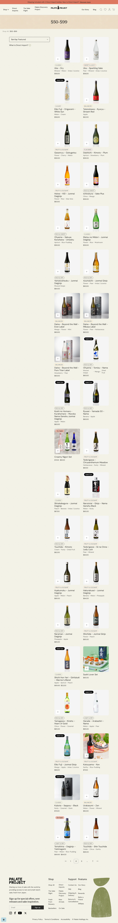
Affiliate (81, 904)
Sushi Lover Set (90, 674)
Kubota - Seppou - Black (66, 805)
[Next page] (97, 861)
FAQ (69, 889)
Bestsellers (52, 908)
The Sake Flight (51, 892)
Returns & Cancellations (73, 900)
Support (72, 879)
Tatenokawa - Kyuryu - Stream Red (94, 110)
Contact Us (72, 885)
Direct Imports (61, 886)
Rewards (81, 893)
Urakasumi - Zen (91, 805)
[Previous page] (66, 861)
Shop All (6, 31)
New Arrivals (61, 900)
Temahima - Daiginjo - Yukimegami (65, 847)
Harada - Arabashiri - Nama (93, 722)
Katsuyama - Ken (91, 764)
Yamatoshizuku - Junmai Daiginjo (66, 282)
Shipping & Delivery (72, 894)
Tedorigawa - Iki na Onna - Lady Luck (96, 548)
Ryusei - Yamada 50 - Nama (93, 412)
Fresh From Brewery (51, 901)
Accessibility (65, 919)
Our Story (81, 885)
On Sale (62, 908)
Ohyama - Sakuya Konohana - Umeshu (64, 238)
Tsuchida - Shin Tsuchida (95, 846)
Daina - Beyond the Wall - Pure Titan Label (66, 369)
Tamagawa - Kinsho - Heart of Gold (64, 722)
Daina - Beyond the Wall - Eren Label (66, 325)
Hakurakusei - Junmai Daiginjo (93, 591)
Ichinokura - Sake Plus (93, 193)
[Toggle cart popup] (113, 9)
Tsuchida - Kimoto (63, 547)
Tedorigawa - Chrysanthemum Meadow (95, 461)
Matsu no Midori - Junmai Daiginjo (95, 238)
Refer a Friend (80, 898)
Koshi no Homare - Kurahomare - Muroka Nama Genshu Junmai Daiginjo (65, 415)
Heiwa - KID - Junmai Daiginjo (64, 194)
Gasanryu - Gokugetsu (65, 152)
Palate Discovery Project (62, 893)
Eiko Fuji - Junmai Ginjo (65, 764)
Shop (51, 879)
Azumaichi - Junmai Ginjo (95, 280)
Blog (79, 889)
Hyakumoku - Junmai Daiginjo (64, 591)
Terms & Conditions (51, 919)
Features (82, 879)
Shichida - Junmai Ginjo (94, 634)
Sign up (37, 907)
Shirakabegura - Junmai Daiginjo (65, 504)
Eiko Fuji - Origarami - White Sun (64, 110)
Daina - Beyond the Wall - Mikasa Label (95, 325)
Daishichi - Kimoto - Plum (95, 152)
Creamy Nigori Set (63, 457)
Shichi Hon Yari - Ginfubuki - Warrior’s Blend (67, 678)
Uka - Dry (59, 68)
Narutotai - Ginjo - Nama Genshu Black (95, 504)
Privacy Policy (37, 919)
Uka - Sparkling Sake (93, 68)
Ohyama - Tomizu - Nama (95, 368)
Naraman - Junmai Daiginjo (63, 635)
